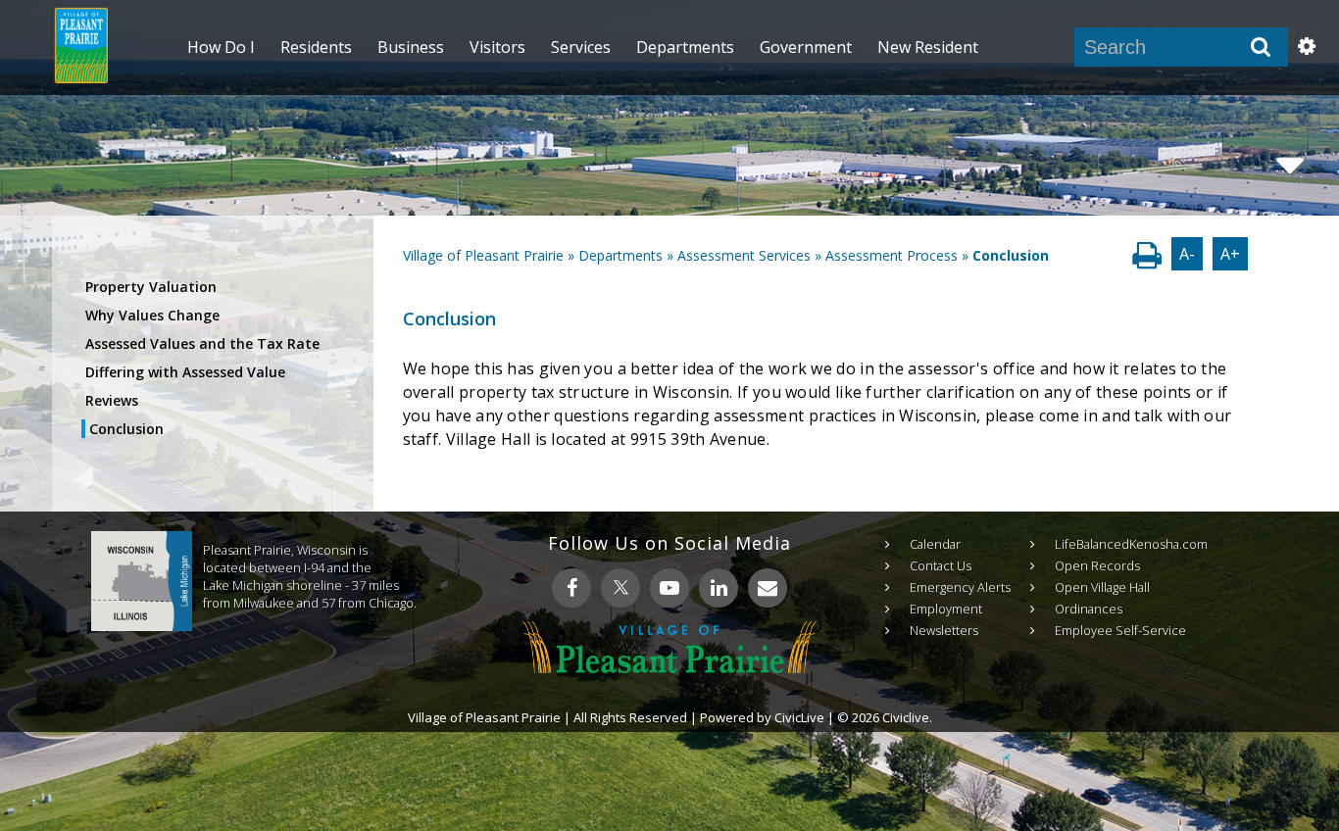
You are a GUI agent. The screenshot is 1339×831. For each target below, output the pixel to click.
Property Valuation (151, 286)
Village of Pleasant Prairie (483, 255)
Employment (946, 608)
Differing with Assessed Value (185, 372)
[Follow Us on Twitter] (620, 588)
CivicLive (799, 717)
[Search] (1260, 47)
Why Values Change (152, 315)
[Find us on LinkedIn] (718, 588)
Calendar (935, 544)
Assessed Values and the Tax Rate (202, 343)
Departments (620, 255)
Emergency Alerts (960, 587)
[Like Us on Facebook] (571, 588)
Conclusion (126, 428)
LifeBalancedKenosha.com (1131, 544)
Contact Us (940, 565)
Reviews (111, 400)
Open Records (1097, 565)
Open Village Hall (1102, 587)
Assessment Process (891, 255)
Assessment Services (744, 255)
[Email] (767, 588)
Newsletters (944, 630)
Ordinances (1088, 608)
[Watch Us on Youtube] (669, 588)
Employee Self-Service (1120, 630)
